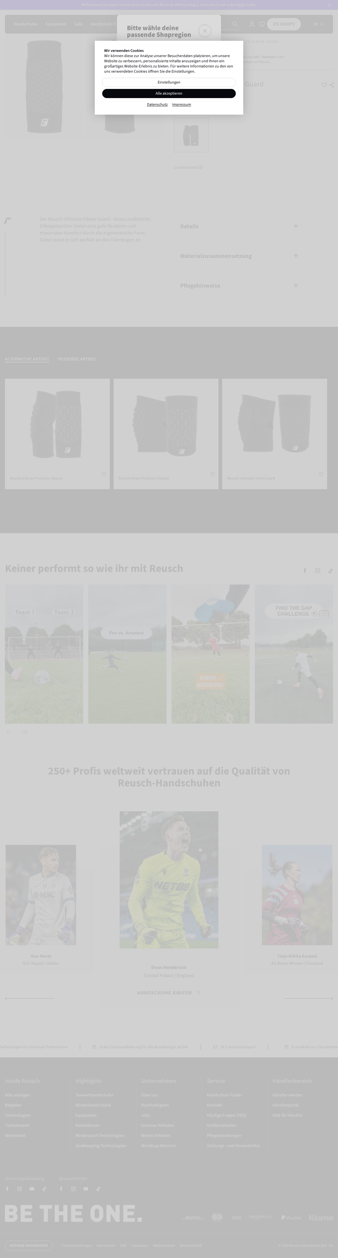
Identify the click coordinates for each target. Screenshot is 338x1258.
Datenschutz (157, 104)
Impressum (181, 104)
